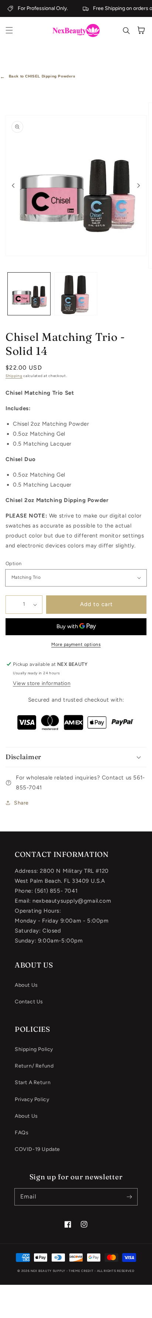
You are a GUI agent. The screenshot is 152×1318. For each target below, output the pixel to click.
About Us (26, 985)
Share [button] (21, 803)
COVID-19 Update (37, 1149)
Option (13, 563)
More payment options (76, 644)
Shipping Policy (34, 1049)
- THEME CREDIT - (81, 1271)
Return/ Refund (34, 1066)
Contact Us (29, 1002)
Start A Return (33, 1082)
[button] (9, 30)
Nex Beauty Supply (48, 1271)
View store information (41, 683)
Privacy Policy (32, 1099)
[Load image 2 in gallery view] (75, 293)
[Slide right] (139, 185)
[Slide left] (13, 185)
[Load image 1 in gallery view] (29, 293)
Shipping (14, 375)
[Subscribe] (129, 1197)
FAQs (21, 1133)
